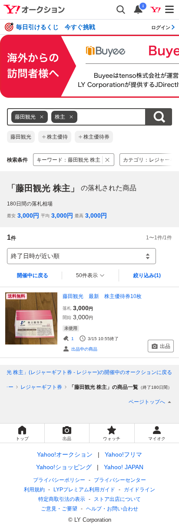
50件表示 (87, 275)
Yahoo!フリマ (123, 454)
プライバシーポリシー (59, 480)
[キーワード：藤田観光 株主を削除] (108, 159)
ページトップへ (147, 402)
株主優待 (57, 137)
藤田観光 (20, 137)
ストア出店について (117, 499)
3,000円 (28, 215)
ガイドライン (139, 490)
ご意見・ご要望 (59, 509)
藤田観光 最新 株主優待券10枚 (102, 296)
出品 (165, 346)
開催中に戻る (32, 275)
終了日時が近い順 (35, 255)
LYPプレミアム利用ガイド (84, 490)
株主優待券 (96, 137)
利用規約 (34, 490)
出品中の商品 (84, 349)
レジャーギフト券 (41, 387)
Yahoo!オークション (65, 454)
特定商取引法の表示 (61, 499)
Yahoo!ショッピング (64, 467)
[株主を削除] (71, 117)
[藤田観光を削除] (42, 117)
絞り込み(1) (147, 275)
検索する (159, 117)
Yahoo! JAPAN (123, 467)
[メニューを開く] (170, 9)
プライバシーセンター (120, 480)
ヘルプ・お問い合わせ (112, 509)
